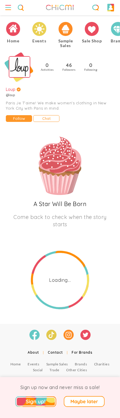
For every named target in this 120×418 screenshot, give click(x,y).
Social (38, 370)
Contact (55, 352)
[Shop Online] (92, 29)
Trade (54, 370)
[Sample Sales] (65, 29)
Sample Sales (57, 364)
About (33, 352)
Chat (46, 118)
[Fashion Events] (39, 29)
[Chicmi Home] (13, 29)
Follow (19, 118)
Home (15, 364)
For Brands (82, 352)
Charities (102, 364)
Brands (81, 364)
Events (33, 364)
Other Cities (76, 370)
